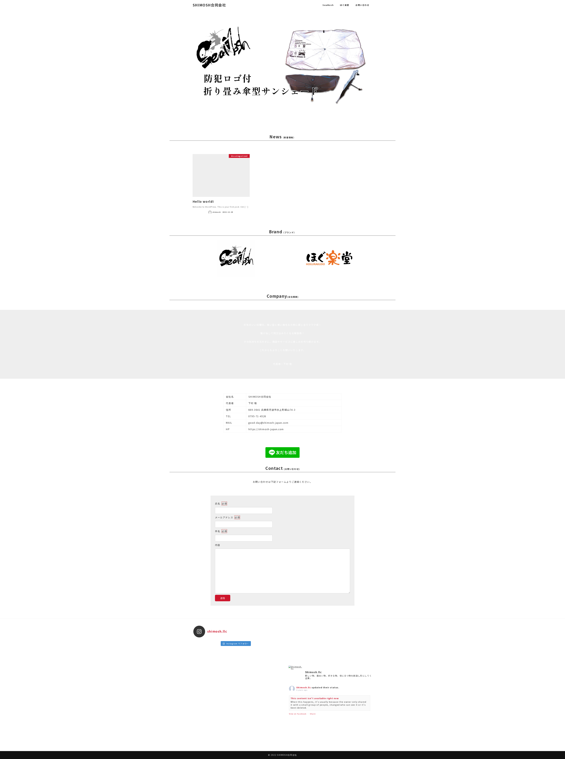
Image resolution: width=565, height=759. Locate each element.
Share (312, 714)
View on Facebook (297, 714)
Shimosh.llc (303, 687)
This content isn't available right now (315, 698)
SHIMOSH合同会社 (209, 4)
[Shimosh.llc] (295, 667)
